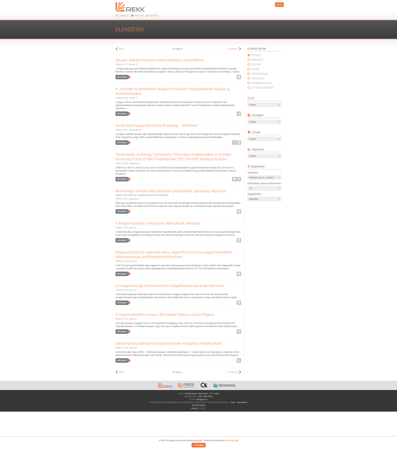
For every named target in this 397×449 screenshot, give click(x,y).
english (153, 15)
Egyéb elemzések (262, 87)
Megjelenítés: (255, 194)
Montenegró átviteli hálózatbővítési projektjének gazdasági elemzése (171, 193)
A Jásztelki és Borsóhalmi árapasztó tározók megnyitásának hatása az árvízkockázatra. (173, 91)
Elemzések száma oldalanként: (264, 183)
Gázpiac (256, 64)
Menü (279, 4)
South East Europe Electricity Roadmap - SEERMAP (157, 125)
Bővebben (122, 77)
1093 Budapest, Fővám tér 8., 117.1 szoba (201, 393)
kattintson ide (231, 440)
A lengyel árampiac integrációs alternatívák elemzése (158, 223)
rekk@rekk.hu (202, 399)
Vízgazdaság (259, 73)
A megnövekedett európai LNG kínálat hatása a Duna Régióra (165, 314)
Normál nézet (198, 405)
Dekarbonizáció (261, 83)
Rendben (200, 445)
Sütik (232, 402)
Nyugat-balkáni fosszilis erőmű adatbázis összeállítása (160, 60)
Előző (121, 48)
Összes (256, 55)
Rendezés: (253, 172)
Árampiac (257, 59)
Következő (233, 48)
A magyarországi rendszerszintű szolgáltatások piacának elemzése (170, 285)
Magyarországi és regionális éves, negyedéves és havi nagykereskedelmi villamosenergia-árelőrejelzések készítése (174, 254)
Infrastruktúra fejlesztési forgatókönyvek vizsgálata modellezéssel (169, 343)
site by (198, 408)
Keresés (124, 15)
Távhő (255, 69)
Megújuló (257, 78)
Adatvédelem (242, 402)
